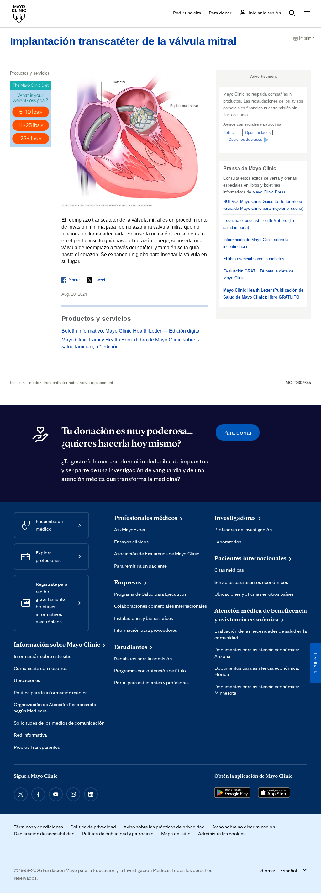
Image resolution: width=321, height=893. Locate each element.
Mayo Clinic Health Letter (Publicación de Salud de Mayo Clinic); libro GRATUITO (263, 293)
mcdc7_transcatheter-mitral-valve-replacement (71, 382)
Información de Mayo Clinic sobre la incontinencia (255, 243)
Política (229, 132)
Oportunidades (258, 132)
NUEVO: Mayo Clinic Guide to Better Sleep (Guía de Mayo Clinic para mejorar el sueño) (263, 205)
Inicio (15, 382)
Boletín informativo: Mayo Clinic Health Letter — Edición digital (131, 331)
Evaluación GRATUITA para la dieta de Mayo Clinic (258, 274)
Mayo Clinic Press (269, 192)
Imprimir (305, 38)
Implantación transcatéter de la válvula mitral (123, 41)
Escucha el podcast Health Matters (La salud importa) (258, 224)
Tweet (100, 279)
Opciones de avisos (245, 139)
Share (74, 279)
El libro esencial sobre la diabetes (253, 258)
